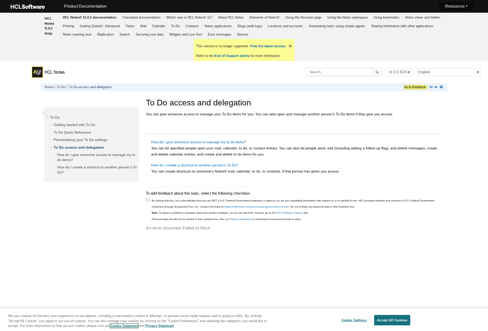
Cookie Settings (354, 320)
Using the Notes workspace (347, 17)
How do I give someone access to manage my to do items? (198, 142)
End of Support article (232, 56)
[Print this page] (442, 87)
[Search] (377, 72)
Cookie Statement (124, 326)
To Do (175, 26)
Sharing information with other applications (402, 26)
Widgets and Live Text (185, 34)
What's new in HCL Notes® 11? (189, 17)
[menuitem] (89, 17)
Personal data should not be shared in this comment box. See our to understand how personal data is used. (226, 219)
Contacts (192, 26)
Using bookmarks (386, 17)
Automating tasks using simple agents (337, 26)
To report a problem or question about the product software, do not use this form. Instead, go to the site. (230, 212)
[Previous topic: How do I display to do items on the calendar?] (431, 87)
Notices (242, 34)
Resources (455, 6)
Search (124, 34)
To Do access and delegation (90, 87)
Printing (68, 26)
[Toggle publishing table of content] (44, 112)
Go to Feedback (415, 87)
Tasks (130, 26)
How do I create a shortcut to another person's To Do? (194, 165)
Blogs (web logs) (250, 26)
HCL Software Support (290, 212)
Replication (105, 34)
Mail (143, 26)
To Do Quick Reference (72, 132)
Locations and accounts (285, 26)
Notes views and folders (422, 17)
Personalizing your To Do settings (80, 140)
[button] (48, 117)
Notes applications (218, 26)
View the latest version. (267, 46)
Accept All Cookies (392, 320)
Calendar (158, 26)
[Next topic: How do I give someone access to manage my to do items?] (436, 87)
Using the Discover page (303, 17)
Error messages (219, 34)
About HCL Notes (231, 17)
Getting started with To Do (74, 125)
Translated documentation (141, 17)
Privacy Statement (240, 219)
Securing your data (149, 34)
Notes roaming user (77, 34)
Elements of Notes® (265, 17)
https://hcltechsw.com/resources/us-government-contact (256, 206)
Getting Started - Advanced (100, 26)
